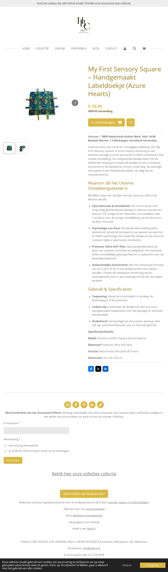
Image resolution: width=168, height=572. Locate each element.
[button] (9, 148)
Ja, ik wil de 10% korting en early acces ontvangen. (39, 451)
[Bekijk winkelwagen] (144, 48)
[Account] (125, 48)
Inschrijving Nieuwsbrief (23, 445)
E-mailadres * (12, 423)
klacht (91, 528)
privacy (77, 522)
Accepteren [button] (153, 565)
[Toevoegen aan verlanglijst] (130, 122)
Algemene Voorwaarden (88, 515)
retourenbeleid (95, 509)
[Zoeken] (134, 48)
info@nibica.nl (91, 548)
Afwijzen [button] (127, 565)
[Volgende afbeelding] (75, 103)
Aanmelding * (12, 439)
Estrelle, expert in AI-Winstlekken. (128, 502)
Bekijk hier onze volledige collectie (84, 473)
